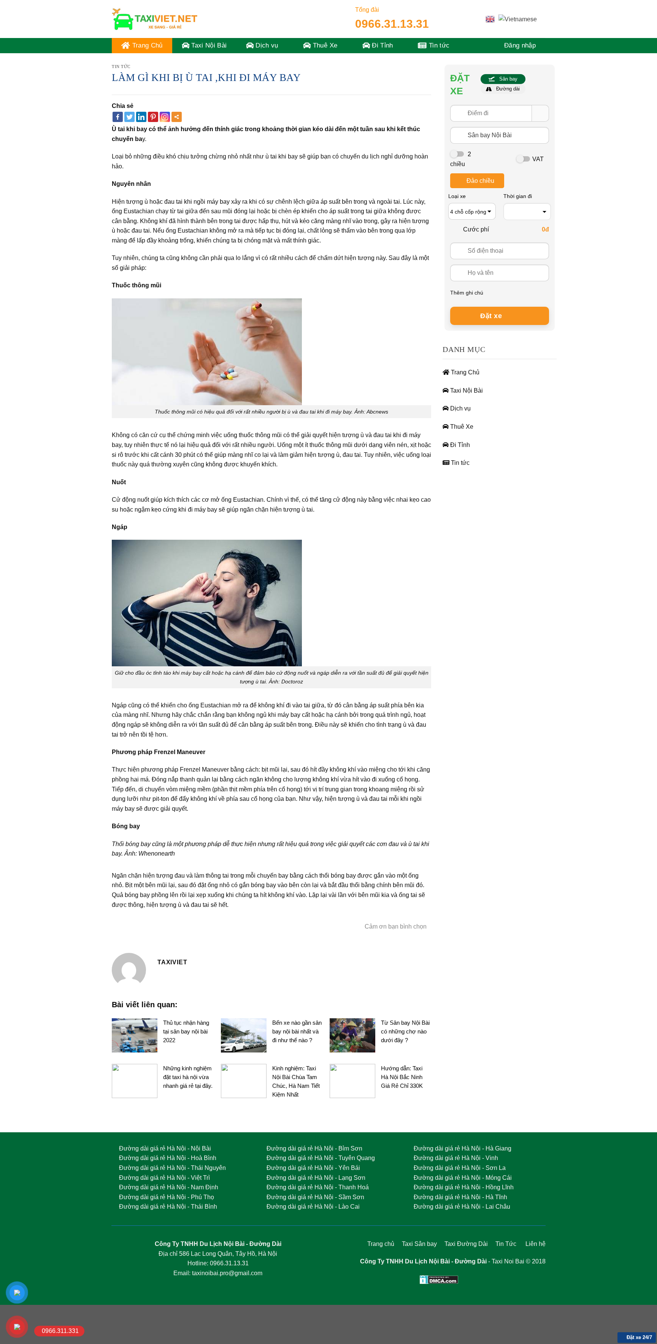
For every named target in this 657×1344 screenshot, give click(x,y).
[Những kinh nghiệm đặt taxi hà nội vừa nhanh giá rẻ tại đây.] (134, 1080)
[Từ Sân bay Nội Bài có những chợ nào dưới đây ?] (352, 1035)
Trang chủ (380, 1244)
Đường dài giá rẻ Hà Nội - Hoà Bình (167, 1158)
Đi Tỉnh (381, 45)
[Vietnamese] (517, 19)
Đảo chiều (480, 181)
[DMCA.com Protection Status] (439, 1279)
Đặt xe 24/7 (638, 1337)
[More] (176, 117)
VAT (538, 159)
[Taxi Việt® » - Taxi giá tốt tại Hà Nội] (154, 19)
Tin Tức (505, 1244)
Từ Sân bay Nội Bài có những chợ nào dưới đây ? (405, 1031)
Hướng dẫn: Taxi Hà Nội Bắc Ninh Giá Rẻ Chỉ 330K (402, 1077)
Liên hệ (535, 1244)
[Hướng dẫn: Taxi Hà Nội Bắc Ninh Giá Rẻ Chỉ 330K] (352, 1080)
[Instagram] (165, 117)
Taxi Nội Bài (208, 45)
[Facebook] (118, 117)
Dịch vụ (266, 45)
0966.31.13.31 (392, 23)
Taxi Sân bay (419, 1244)
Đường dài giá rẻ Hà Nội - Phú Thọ (166, 1197)
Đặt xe (492, 316)
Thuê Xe (324, 45)
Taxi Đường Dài (466, 1244)
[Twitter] (129, 117)
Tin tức (438, 45)
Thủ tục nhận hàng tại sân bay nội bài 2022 (186, 1031)
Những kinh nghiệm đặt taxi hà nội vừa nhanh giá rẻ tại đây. (188, 1077)
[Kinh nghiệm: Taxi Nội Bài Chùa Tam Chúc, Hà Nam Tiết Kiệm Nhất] (244, 1080)
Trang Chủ (146, 45)
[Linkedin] (141, 117)
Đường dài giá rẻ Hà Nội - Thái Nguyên (172, 1168)
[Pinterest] (153, 117)
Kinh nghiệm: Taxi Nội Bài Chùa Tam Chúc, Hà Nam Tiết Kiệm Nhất (296, 1081)
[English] (490, 19)
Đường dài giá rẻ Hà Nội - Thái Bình (168, 1206)
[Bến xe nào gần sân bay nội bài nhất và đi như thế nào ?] (244, 1035)
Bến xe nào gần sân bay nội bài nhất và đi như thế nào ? (297, 1031)
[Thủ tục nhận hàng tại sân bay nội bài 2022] (134, 1035)
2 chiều (460, 159)
